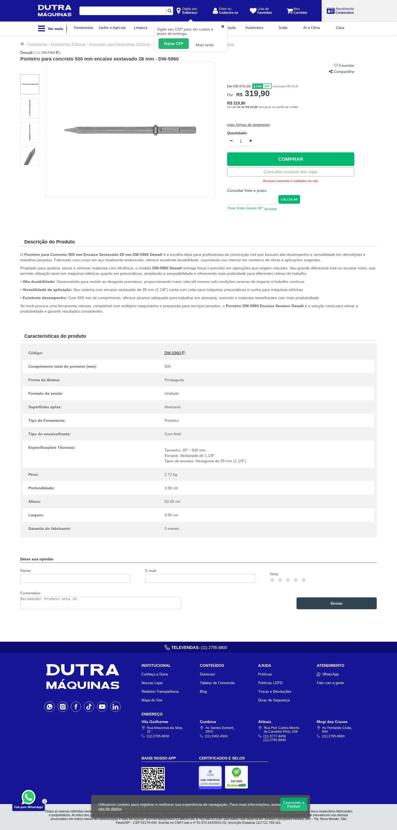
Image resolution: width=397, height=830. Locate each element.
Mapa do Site (152, 700)
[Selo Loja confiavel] (211, 777)
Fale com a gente (330, 683)
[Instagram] (62, 706)
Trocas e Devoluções (274, 692)
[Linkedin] (115, 706)
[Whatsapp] (49, 706)
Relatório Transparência (160, 692)
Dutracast (207, 674)
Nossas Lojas (152, 683)
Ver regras (270, 208)
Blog (203, 692)
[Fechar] (44, 801)
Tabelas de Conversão (217, 683)
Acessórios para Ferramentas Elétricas (119, 44)
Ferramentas (38, 44)
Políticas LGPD (270, 683)
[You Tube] (102, 706)
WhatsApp (330, 674)
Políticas (265, 674)
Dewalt (26, 52)
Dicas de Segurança (274, 700)
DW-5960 (48, 53)
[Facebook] (76, 706)
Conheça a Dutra (155, 674)
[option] (130, 129)
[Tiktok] (89, 706)
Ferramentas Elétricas (68, 44)
